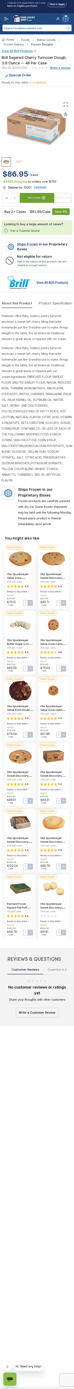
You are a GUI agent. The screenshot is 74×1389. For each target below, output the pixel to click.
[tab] (6, 162)
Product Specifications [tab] (56, 303)
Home (10, 39)
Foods (25, 40)
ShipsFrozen (27, 244)
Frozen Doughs (42, 44)
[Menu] (5, 18)
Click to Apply (57, 4)
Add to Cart (34, 197)
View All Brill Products (17, 51)
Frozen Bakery (14, 44)
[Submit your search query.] (68, 28)
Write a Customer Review (37, 1012)
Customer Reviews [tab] (25, 970)
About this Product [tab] (17, 303)
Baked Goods (46, 40)
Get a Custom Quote (25, 230)
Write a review (60, 68)
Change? (40, 187)
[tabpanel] (37, 420)
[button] (58, 19)
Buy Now (65, 197)
